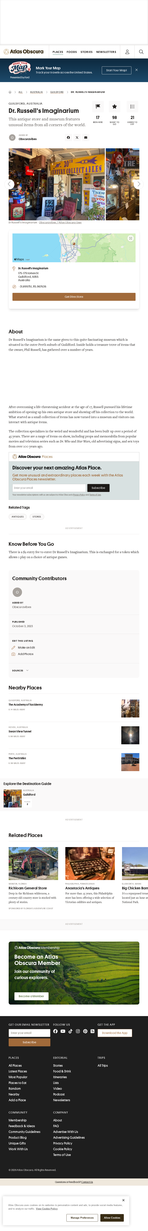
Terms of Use (95, 495)
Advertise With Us (65, 1131)
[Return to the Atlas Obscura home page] (24, 51)
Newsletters (61, 1100)
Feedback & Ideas (22, 1126)
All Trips (103, 1065)
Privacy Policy (79, 495)
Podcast (59, 1094)
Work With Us (18, 1149)
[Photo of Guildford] (13, 798)
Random (15, 1088)
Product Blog (18, 1137)
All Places (15, 1065)
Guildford (29, 794)
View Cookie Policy (47, 1208)
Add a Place (17, 1100)
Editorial (60, 1057)
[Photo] (130, 708)
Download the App (115, 1033)
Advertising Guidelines (69, 1137)
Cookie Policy (62, 1149)
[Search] (141, 51)
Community (18, 1112)
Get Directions (74, 296)
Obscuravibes (28, 139)
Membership (18, 1120)
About (57, 1120)
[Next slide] (139, 184)
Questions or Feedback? (74, 1182)
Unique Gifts (17, 1143)
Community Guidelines (24, 1131)
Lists (56, 1082)
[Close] (123, 1200)
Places (14, 1057)
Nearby (14, 1094)
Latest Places (18, 1071)
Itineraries (60, 1077)
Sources (17, 670)
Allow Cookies (112, 1217)
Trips (101, 1057)
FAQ (56, 1126)
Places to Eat (18, 1082)
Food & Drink (62, 1071)
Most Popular (18, 1077)
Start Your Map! (116, 70)
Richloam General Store (28, 888)
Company (60, 1112)
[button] (98, 106)
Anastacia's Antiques (82, 888)
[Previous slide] (9, 184)
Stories (58, 1065)
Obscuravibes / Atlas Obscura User (60, 222)
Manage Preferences (82, 1217)
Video (57, 1088)
